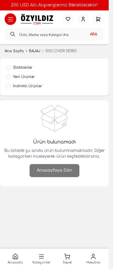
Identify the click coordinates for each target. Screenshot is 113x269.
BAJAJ (34, 51)
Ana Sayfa (14, 51)
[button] (15, 259)
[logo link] (37, 19)
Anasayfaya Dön (54, 170)
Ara (93, 34)
